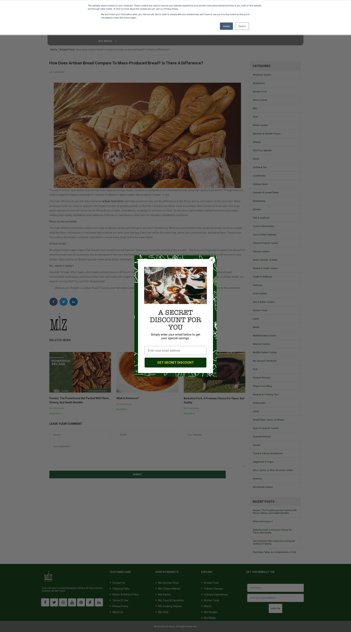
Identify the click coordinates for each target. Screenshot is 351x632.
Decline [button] (242, 26)
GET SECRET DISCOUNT (175, 362)
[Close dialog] (212, 260)
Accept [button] (226, 26)
